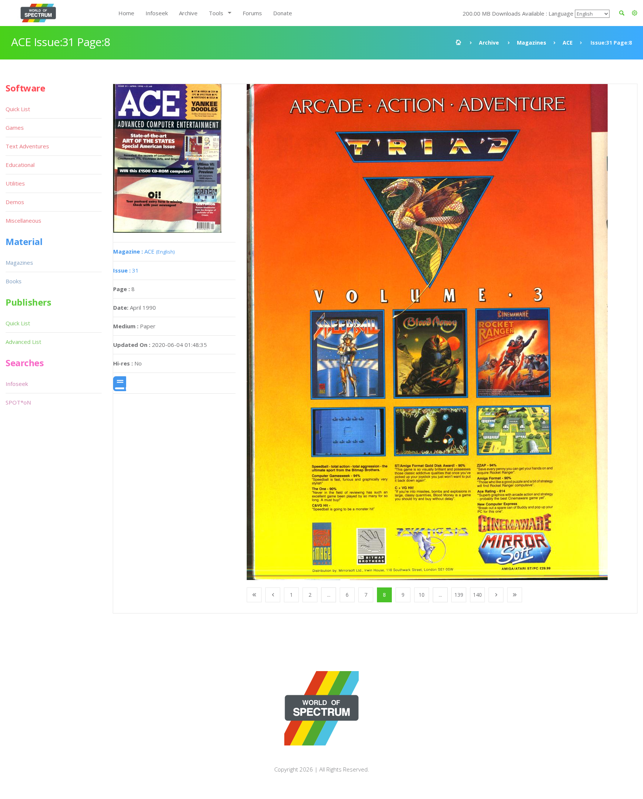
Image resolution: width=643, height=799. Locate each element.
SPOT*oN (18, 402)
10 (422, 594)
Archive (188, 13)
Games (15, 127)
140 (477, 594)
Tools (216, 13)
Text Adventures (27, 146)
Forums (252, 13)
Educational (20, 164)
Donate (282, 13)
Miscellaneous (23, 220)
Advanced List (23, 341)
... (328, 594)
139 (458, 594)
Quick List (18, 109)
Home (126, 13)
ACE (568, 42)
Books (14, 281)
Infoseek (156, 13)
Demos (15, 202)
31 (126, 270)
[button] (634, 13)
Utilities (15, 183)
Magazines (531, 42)
